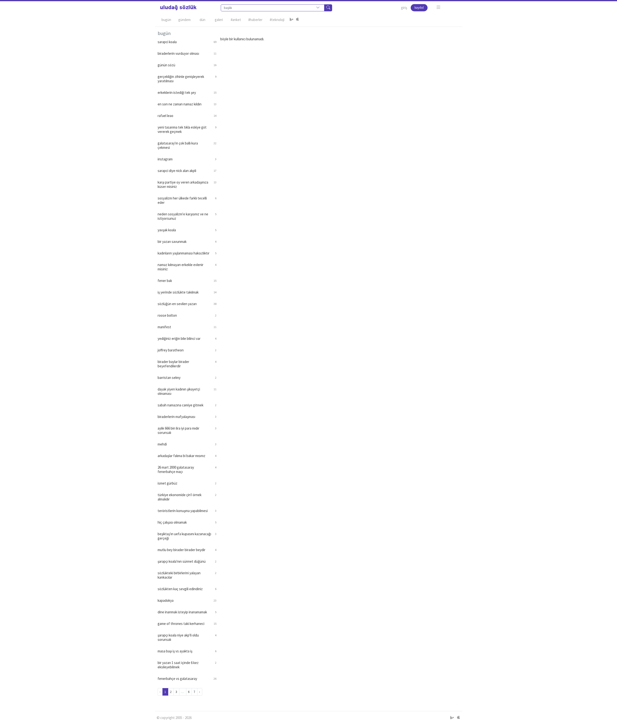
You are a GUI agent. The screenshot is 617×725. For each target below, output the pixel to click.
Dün (202, 19)
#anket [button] (236, 19)
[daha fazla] (438, 7)
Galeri (219, 19)
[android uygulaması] (292, 19)
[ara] (328, 7)
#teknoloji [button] (277, 19)
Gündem (184, 19)
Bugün (166, 19)
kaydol (419, 8)
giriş (404, 7)
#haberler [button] (255, 19)
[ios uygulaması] (297, 19)
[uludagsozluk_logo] (178, 7)
